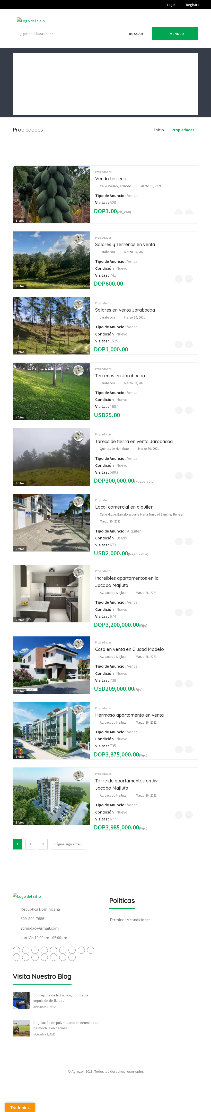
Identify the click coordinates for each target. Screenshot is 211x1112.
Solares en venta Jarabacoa (125, 310)
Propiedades (28, 96)
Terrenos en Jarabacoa (120, 376)
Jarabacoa (107, 252)
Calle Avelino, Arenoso (115, 186)
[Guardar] (189, 213)
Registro (192, 4)
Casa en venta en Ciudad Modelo (129, 649)
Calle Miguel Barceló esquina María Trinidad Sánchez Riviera (141, 514)
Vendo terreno (110, 179)
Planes (23, 108)
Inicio (22, 59)
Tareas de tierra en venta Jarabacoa (134, 441)
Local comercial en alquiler (124, 507)
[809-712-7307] (179, 279)
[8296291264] (179, 213)
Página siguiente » (68, 844)
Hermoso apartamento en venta (129, 715)
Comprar (24, 71)
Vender (176, 33)
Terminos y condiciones (130, 919)
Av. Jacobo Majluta (113, 593)
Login (170, 4)
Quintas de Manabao (114, 448)
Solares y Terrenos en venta (125, 244)
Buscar (136, 33)
